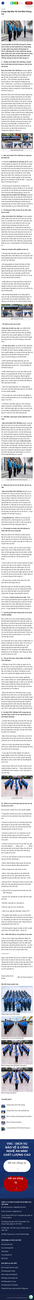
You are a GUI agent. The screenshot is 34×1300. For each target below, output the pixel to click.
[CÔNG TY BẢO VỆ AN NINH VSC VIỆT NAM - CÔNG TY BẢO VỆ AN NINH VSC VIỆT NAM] (17, 3)
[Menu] (2, 3)
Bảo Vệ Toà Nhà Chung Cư (21, 608)
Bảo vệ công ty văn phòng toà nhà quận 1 (14, 1065)
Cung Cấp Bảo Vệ (25, 365)
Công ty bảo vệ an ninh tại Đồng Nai (12, 1038)
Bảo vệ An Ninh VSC (10, 241)
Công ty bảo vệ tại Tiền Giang (10, 1014)
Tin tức (3, 9)
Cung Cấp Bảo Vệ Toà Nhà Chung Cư (18, 1128)
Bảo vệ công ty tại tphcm (25, 977)
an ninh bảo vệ (22, 77)
